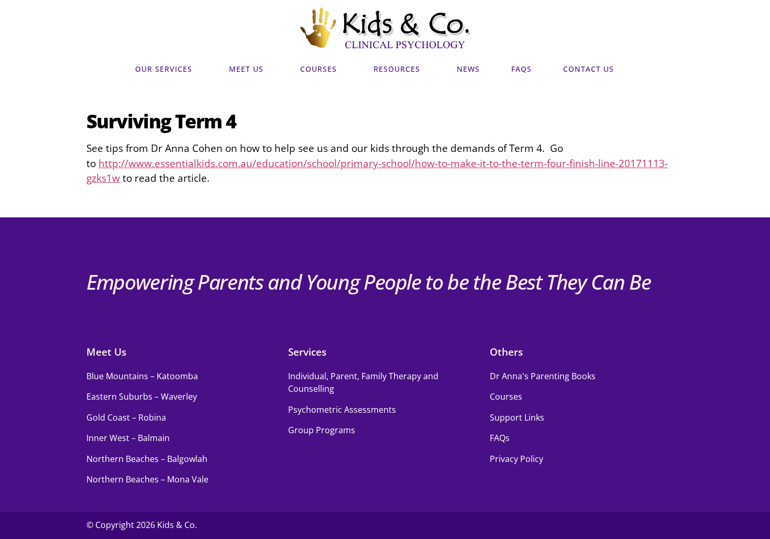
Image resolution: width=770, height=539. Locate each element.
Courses (318, 69)
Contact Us (588, 69)
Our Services (163, 69)
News (468, 69)
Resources (396, 69)
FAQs (521, 69)
